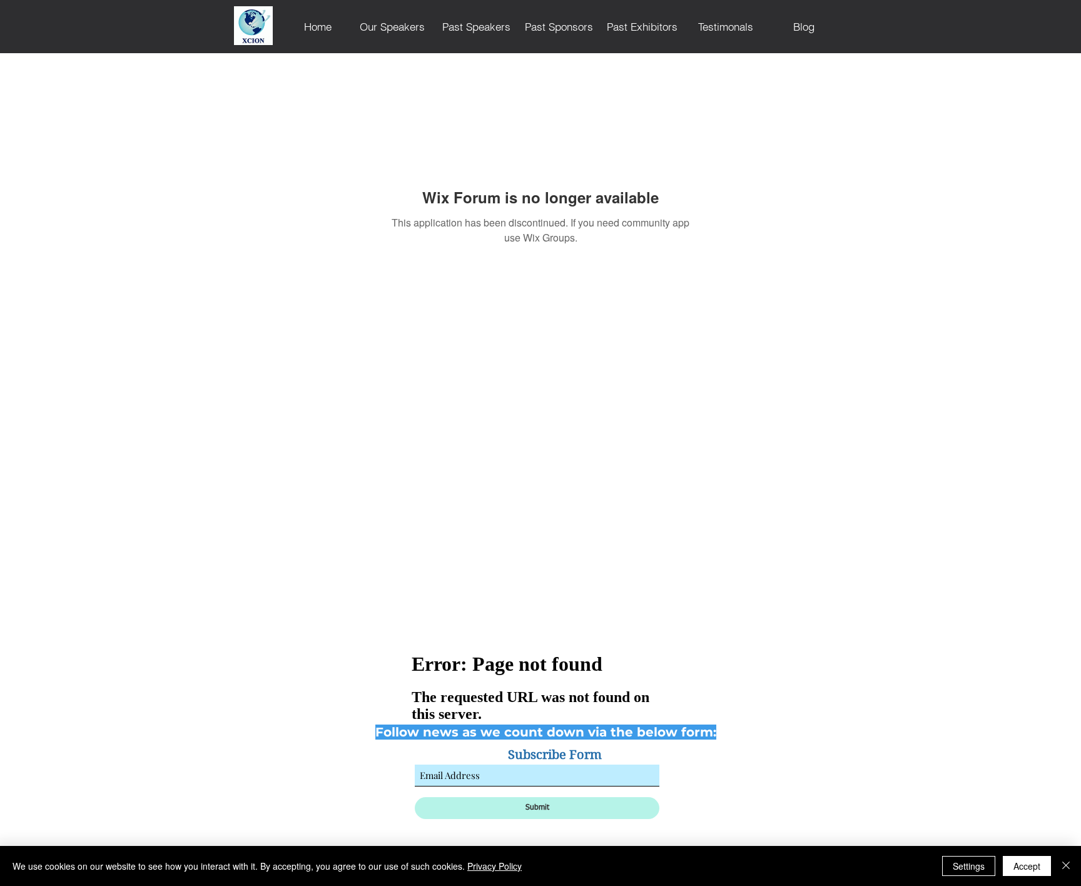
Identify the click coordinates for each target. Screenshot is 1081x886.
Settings (969, 866)
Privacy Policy (494, 866)
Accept (1026, 866)
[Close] (1065, 866)
